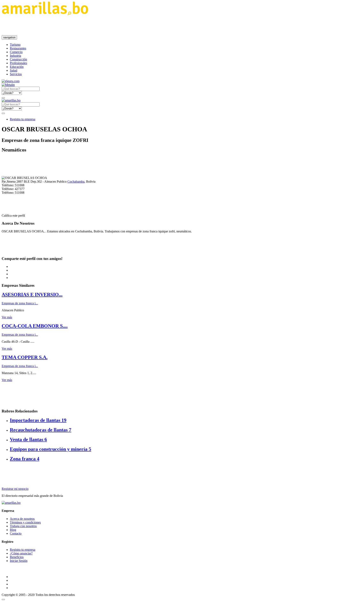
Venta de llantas (28, 439)
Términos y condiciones (25, 522)
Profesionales (18, 63)
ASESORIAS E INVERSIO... (32, 294)
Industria (15, 55)
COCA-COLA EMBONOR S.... (35, 326)
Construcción (18, 59)
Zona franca (24, 458)
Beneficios (17, 557)
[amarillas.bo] (11, 502)
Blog (13, 529)
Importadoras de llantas (38, 420)
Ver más (7, 317)
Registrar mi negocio (15, 488)
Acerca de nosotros (22, 518)
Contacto (16, 533)
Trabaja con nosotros (23, 526)
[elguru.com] (10, 81)
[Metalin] (8, 84)
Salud (13, 70)
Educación (17, 66)
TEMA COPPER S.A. (25, 357)
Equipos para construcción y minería (50, 449)
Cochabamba (75, 181)
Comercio (16, 52)
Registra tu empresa (22, 119)
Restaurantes (18, 48)
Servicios (16, 74)
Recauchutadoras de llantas (40, 429)
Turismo (15, 44)
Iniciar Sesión (18, 560)
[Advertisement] (76, 25)
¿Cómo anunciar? (21, 553)
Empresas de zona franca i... (20, 303)
